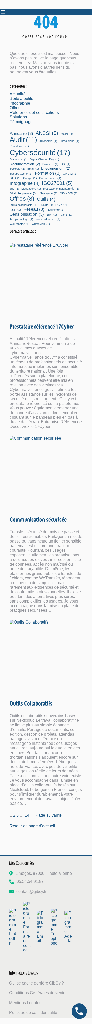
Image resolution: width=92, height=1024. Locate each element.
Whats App (41, 223)
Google (30, 178)
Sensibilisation (27, 214)
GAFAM (70, 173)
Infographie (20, 103)
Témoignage (21, 121)
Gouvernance (50, 178)
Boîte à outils (21, 98)
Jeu (14, 188)
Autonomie (48, 141)
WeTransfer (19, 223)
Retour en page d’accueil (32, 826)
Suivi (51, 214)
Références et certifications (34, 112)
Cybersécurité (40, 152)
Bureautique (69, 141)
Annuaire (21, 133)
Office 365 (68, 193)
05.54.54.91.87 (30, 881)
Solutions (18, 117)
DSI (65, 164)
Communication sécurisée (38, 519)
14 (27, 815)
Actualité (18, 94)
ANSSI (47, 133)
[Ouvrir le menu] (3, 12)
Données (50, 164)
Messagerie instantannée (61, 188)
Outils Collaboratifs (31, 703)
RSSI (15, 209)
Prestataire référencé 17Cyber (42, 326)
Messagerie (31, 188)
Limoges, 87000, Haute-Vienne (43, 873)
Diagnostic (19, 159)
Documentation (25, 164)
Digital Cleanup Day (44, 159)
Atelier (67, 133)
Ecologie (17, 168)
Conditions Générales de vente (37, 993)
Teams (66, 214)
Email (33, 168)
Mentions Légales (25, 1003)
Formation (48, 173)
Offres (15, 108)
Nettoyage (48, 193)
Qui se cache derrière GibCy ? (36, 983)
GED (15, 178)
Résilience (55, 209)
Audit (23, 139)
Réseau (33, 209)
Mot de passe (24, 193)
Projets (46, 204)
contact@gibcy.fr (31, 891)
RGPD (61, 204)
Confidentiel (19, 146)
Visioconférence (48, 219)
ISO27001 (57, 183)
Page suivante (49, 815)
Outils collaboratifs (23, 204)
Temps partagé (21, 219)
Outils (46, 199)
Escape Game (21, 173)
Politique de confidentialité (33, 1012)
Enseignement (55, 168)
